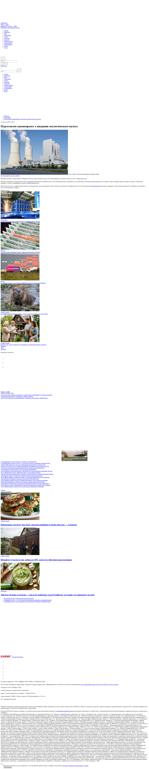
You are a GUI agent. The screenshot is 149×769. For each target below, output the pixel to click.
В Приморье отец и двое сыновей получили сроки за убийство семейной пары (27, 601)
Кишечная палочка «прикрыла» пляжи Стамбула (17, 396)
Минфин (3, 346)
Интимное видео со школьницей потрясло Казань (18, 598)
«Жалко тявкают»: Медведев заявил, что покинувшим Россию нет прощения (25, 477)
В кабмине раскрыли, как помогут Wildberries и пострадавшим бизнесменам (23, 283)
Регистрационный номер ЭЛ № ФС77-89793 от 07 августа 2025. (99, 684)
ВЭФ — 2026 (5, 24)
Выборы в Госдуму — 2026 (9, 26)
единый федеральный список (64, 711)
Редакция (15, 657)
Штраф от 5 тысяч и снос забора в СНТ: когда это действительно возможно (36, 560)
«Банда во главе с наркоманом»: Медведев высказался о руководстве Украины (25, 485)
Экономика (4, 220)
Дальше (3, 490)
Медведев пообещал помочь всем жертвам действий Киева (20, 479)
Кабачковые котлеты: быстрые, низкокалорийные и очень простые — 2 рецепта (39, 525)
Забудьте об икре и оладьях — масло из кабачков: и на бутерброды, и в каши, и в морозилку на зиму (48, 595)
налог (2, 348)
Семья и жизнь (5, 312)
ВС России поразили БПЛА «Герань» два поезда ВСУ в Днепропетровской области (27, 474)
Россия (3, 250)
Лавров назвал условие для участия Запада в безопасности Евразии (22, 486)
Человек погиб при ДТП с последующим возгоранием (18, 469)
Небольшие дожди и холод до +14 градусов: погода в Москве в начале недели (25, 463)
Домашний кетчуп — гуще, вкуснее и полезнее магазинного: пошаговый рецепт (28, 600)
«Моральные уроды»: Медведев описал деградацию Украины (20, 472)
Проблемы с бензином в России (10, 27)
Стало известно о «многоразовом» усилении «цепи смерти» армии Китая (24, 398)
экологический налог (97, 186)
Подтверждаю (7, 767)
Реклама (20, 657)
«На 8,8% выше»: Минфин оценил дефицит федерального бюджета (20, 252)
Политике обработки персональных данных (75, 765)
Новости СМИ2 (5, 392)
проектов (30, 181)
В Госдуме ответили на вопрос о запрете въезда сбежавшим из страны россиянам (26, 395)
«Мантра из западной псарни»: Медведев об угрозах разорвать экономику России (26, 471)
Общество (4, 591)
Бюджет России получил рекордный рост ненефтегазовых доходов (20, 221)
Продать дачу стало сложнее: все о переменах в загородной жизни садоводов (23, 344)
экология (3, 349)
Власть (3, 281)
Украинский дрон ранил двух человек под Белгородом (18, 461)
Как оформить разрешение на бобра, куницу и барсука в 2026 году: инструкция (24, 314)
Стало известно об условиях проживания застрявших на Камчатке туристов (25, 466)
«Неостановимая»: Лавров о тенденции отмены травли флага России (23, 482)
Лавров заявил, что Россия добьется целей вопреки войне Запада (21, 475)
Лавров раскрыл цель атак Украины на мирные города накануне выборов (24, 480)
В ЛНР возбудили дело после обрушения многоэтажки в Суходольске (23, 465)
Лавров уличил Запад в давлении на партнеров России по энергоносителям (25, 483)
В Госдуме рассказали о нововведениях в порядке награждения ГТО (22, 468)
